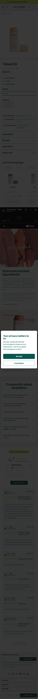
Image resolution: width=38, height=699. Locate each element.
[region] (19, 349)
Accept (19, 356)
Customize (19, 363)
